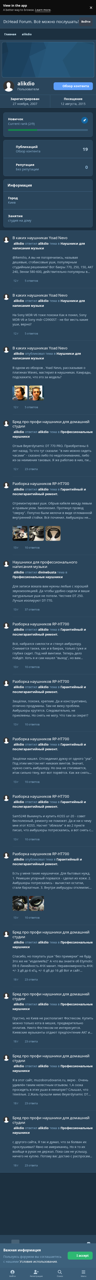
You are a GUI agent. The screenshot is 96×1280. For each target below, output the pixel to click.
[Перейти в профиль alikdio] (6, 239)
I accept (83, 1255)
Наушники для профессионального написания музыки (45, 564)
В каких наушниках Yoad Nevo (40, 237)
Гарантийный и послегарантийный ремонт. (49, 746)
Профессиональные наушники (38, 577)
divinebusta (47, 572)
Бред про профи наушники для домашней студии (51, 424)
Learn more (8, 8)
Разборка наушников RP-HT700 (41, 483)
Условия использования (38, 1261)
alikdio (19, 243)
